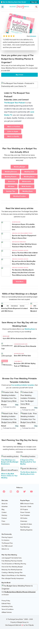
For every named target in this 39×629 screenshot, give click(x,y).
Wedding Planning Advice (20, 250)
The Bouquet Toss (7, 543)
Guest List (11, 181)
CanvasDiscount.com (20, 344)
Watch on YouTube (13, 127)
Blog (3, 509)
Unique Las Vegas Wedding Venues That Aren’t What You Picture (24, 245)
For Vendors (5, 540)
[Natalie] (29, 418)
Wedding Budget (19, 167)
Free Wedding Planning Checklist (12, 561)
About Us (4, 503)
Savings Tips (10, 191)
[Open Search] (36, 7)
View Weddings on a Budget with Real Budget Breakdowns (9, 462)
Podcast (4, 518)
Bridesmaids (26, 181)
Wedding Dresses (11, 172)
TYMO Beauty (18, 361)
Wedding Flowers (11, 177)
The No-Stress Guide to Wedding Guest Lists (28, 473)
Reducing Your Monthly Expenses (12, 569)
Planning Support (7, 537)
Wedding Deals (27, 191)
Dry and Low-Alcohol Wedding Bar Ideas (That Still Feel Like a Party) (24, 262)
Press (3, 521)
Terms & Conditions (8, 609)
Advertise (5, 506)
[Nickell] (10, 418)
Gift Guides (23, 518)
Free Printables (25, 515)
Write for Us (5, 549)
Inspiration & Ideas (26, 524)
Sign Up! (34, 2)
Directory (4, 515)
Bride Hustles (26, 186)
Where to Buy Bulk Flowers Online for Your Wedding (9, 476)
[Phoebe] (10, 397)
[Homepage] (19, 7)
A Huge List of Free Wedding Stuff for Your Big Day (28, 462)
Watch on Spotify (13, 136)
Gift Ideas (11, 186)
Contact (4, 512)
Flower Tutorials (25, 512)
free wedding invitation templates (23, 385)
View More (19, 282)
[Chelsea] (29, 398)
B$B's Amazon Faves (27, 503)
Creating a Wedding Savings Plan (12, 572)
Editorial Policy (6, 603)
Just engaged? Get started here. (12, 558)
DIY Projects (24, 509)
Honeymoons (16, 222)
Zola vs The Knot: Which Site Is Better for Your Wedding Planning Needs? (25, 254)
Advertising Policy (7, 606)
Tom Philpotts (30, 625)
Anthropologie (19, 353)
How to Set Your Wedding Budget (12, 566)
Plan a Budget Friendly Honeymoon (13, 578)
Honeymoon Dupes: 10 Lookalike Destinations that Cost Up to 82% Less (23, 227)
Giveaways (23, 521)
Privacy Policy (6, 600)
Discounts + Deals (25, 506)
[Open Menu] (2, 7)
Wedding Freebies (19, 196)
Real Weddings (25, 527)
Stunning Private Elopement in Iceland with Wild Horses (14, 309)
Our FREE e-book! (7, 546)
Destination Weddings (19, 242)
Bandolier (6, 336)
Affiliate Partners (7, 612)
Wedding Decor (29, 177)
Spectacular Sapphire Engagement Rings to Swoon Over (24, 237)
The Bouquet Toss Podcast (14, 103)
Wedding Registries (26, 530)
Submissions (6, 524)
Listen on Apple (12, 131)
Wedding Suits (29, 172)
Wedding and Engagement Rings (22, 233)
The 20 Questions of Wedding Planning (14, 564)
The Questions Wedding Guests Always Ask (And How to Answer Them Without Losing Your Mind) (23, 272)
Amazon (33, 36)
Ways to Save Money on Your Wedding (14, 575)
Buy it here (19, 75)
